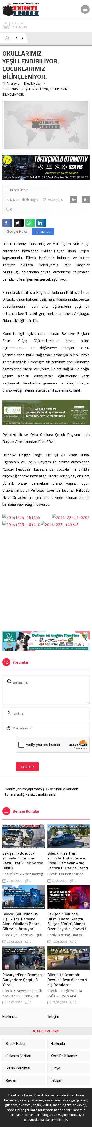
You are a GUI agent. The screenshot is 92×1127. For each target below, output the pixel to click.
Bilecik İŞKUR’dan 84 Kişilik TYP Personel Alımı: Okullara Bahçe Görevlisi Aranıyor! (21, 921)
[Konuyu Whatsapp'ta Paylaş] (30, 223)
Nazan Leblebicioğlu (24, 200)
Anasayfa (13, 83)
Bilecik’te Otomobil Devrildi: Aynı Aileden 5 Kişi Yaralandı (67, 979)
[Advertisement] (46, 580)
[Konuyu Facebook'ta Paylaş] (7, 223)
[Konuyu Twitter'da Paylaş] (19, 223)
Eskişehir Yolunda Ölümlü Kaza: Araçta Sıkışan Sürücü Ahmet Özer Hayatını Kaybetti (59, 40)
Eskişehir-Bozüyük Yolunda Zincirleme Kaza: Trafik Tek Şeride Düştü (22, 860)
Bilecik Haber (33, 83)
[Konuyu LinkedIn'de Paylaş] (41, 223)
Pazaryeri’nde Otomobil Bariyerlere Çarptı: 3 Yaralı (23, 979)
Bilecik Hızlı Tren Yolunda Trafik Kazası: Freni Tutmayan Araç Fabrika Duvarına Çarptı (67, 860)
